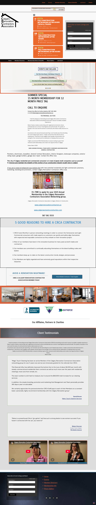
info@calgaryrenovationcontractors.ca (42, 113)
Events (46, 479)
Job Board (82, 2)
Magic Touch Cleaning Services (72, 398)
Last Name (70, 41)
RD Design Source (76, 430)
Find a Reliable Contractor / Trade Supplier (67, 276)
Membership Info (50, 486)
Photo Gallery (49, 489)
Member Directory (50, 483)
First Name (70, 36)
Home (46, 476)
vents (50, 2)
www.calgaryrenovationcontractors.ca (48, 205)
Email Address (71, 31)
